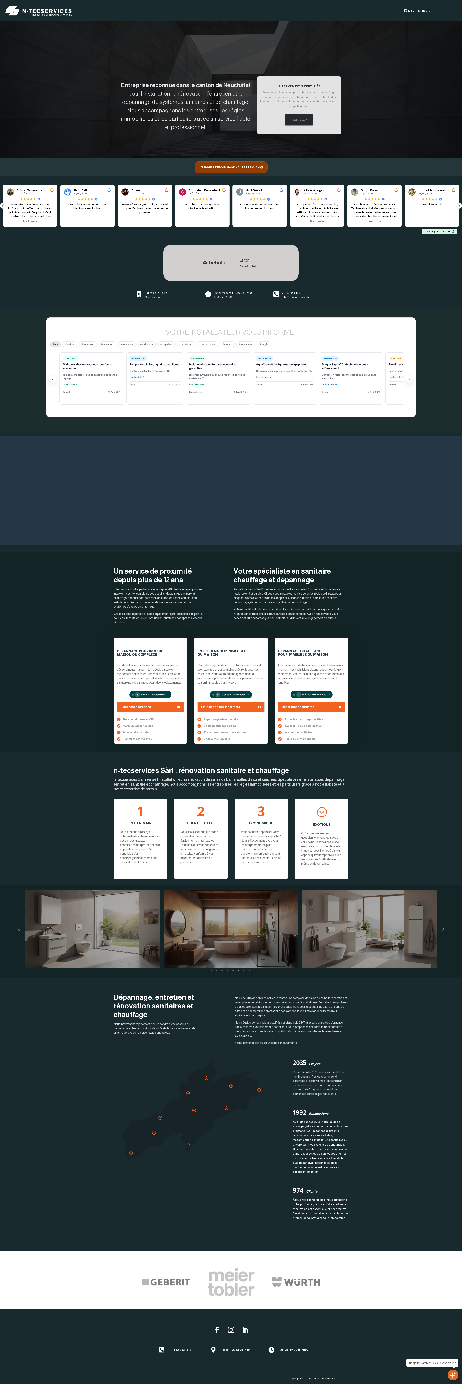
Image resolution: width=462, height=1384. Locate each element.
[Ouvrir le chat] (453, 1375)
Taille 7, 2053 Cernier (235, 1350)
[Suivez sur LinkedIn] (245, 1330)
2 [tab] (216, 970)
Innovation (107, 344)
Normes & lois (207, 344)
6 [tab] (238, 970)
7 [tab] (243, 970)
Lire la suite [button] (30, 221)
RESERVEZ (298, 119)
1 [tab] (211, 970)
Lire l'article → (70, 384)
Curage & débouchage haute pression (230, 167)
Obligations (166, 344)
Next (443, 929)
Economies (87, 344)
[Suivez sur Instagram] (231, 1330)
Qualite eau (146, 344)
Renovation (126, 344)
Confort (69, 344)
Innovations (245, 344)
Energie (264, 344)
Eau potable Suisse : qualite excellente (155, 364)
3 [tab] (222, 970)
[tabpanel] (231, 928)
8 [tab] (249, 970)
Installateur (186, 344)
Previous (19, 929)
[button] (459, 206)
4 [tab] (227, 970)
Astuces (227, 344)
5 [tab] (233, 970)
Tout (55, 344)
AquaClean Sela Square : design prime (281, 364)
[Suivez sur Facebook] (217, 1330)
